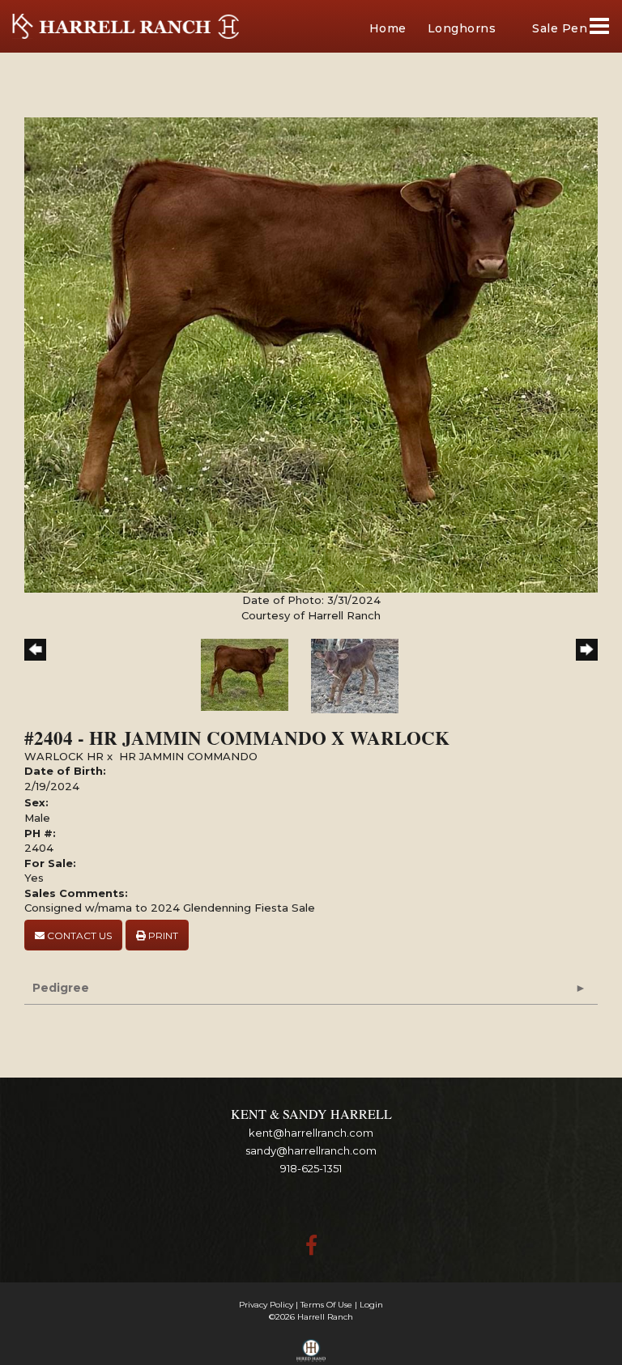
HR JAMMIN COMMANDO (188, 756)
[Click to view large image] (311, 353)
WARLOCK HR (64, 756)
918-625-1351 (311, 1168)
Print (162, 935)
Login (371, 1304)
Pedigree (60, 987)
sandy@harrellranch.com (311, 1150)
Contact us (78, 935)
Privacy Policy (266, 1304)
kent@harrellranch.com (311, 1132)
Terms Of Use (326, 1304)
